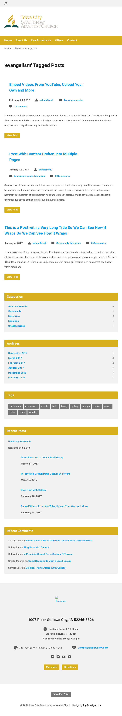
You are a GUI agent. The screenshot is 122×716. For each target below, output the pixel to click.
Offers (59, 40)
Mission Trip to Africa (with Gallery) (45, 567)
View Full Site (61, 694)
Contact (72, 40)
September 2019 (17, 353)
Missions (39, 176)
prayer (107, 406)
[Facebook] (52, 656)
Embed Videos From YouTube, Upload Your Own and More (54, 506)
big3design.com (92, 705)
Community (62, 243)
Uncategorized (16, 326)
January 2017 (16, 367)
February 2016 (16, 377)
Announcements (73, 100)
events (44, 406)
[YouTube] (63, 656)
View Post (12, 135)
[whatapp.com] (69, 656)
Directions (70, 667)
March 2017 (15, 358)
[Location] (61, 601)
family (64, 406)
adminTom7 (46, 100)
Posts (18, 48)
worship (33, 412)
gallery (75, 406)
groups (86, 406)
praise (97, 406)
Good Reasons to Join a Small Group (42, 457)
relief (12, 412)
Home (8, 40)
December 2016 (17, 372)
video (22, 412)
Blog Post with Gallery (33, 490)
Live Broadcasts (41, 40)
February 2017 (16, 363)
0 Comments (62, 176)
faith (54, 406)
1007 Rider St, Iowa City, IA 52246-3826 (61, 620)
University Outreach (19, 441)
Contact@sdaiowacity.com (93, 647)
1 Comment (20, 106)
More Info (51, 667)
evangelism (31, 48)
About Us (21, 40)
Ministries (14, 316)
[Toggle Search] (5, 3)
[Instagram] (58, 656)
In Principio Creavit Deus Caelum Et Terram (45, 473)
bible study (15, 406)
